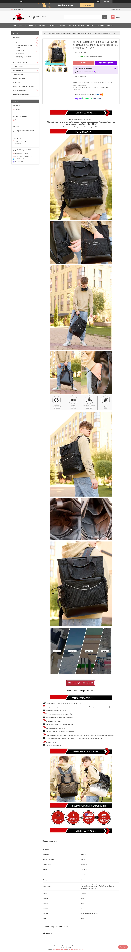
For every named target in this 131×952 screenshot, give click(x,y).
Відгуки (110, 25)
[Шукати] (104, 17)
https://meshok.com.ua (86, 119)
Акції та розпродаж (19, 90)
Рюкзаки (42, 25)
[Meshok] (19, 20)
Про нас (90, 25)
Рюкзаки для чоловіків (20, 62)
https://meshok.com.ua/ (21, 153)
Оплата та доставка (76, 25)
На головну (17, 25)
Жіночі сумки (17, 82)
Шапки (62, 25)
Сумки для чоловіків (19, 78)
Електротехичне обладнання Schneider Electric (24, 57)
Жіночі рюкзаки (18, 66)
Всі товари (29, 25)
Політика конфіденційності (75, 949)
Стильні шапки (20, 50)
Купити (84, 62)
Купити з (102, 62)
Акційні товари (20, 53)
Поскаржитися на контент (60, 949)
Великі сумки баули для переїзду (23, 86)
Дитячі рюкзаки (18, 74)
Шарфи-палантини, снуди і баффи (24, 46)
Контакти (100, 25)
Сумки (52, 25)
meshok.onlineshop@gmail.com (24, 156)
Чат (124, 947)
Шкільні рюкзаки (18, 70)
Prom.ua (74, 946)
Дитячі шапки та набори (21, 94)
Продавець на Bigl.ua (65, 947)
